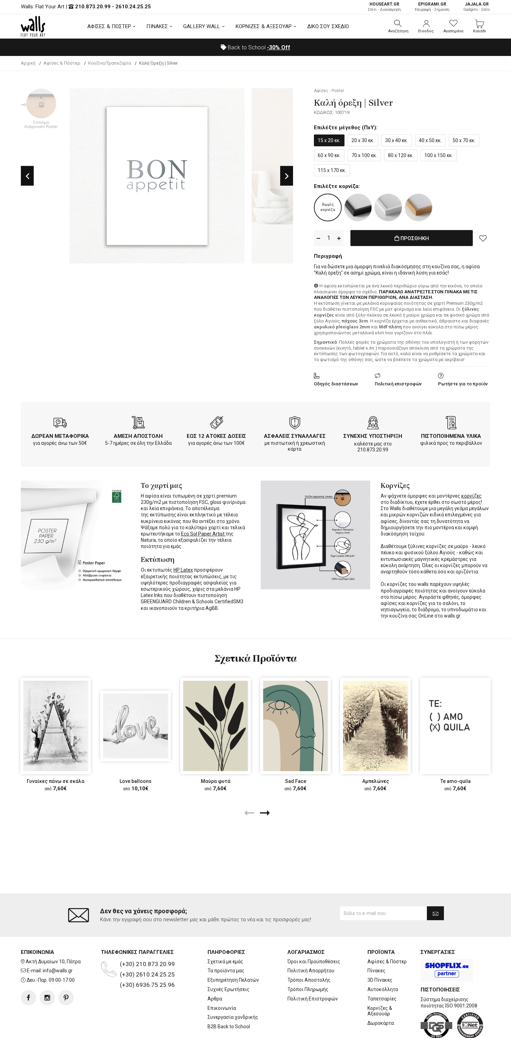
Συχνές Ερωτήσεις (229, 989)
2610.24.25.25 (133, 6)
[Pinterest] (66, 997)
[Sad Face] (295, 726)
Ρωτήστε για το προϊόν (463, 383)
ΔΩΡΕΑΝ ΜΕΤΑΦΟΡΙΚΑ (60, 436)
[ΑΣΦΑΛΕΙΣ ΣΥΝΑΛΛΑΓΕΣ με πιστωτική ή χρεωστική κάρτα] (294, 424)
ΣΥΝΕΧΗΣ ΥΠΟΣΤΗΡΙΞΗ (372, 436)
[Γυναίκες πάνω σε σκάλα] (55, 726)
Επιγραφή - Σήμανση (432, 7)
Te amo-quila (455, 781)
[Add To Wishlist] (483, 238)
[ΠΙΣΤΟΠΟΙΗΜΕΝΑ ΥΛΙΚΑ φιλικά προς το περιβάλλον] (451, 424)
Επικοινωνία (222, 1008)
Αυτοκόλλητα (382, 989)
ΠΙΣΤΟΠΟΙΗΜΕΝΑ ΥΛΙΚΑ (451, 436)
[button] (398, 26)
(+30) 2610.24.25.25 (147, 974)
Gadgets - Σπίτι (476, 7)
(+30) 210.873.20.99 (147, 964)
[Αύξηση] (338, 238)
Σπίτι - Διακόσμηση (384, 7)
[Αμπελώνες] (375, 726)
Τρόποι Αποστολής (309, 980)
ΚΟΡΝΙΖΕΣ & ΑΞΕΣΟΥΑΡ (264, 26)
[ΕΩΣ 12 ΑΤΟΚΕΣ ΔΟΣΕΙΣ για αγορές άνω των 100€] (216, 424)
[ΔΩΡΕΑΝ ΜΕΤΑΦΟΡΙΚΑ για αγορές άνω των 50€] (60, 424)
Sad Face (295, 781)
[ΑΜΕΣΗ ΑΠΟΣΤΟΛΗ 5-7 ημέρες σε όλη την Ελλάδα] (138, 424)
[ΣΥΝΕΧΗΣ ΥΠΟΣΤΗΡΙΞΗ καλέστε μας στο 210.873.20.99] (373, 424)
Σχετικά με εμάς (225, 961)
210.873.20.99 (93, 6)
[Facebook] (28, 997)
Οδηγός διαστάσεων (336, 383)
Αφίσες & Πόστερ (387, 961)
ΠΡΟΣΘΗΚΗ (414, 238)
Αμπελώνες (375, 781)
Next (286, 176)
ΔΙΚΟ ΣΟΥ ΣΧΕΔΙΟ (328, 26)
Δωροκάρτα (380, 1023)
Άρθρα (215, 999)
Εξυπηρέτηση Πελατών (233, 980)
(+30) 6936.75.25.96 (147, 984)
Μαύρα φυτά (215, 781)
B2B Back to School (229, 1026)
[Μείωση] (318, 238)
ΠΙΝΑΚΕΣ (157, 26)
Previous (27, 176)
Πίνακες (376, 970)
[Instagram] (47, 997)
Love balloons (136, 781)
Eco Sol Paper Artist (203, 534)
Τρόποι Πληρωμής (307, 989)
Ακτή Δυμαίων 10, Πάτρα (53, 961)
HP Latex (183, 570)
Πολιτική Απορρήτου (310, 970)
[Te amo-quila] (455, 726)
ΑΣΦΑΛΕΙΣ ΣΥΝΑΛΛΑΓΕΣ (295, 436)
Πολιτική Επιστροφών (312, 999)
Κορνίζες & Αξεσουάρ (379, 1011)
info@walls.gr (58, 970)
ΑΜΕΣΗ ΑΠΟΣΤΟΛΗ (138, 436)
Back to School (258, 47)
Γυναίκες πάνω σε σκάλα (55, 781)
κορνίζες (471, 496)
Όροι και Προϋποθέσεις (313, 961)
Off (278, 47)
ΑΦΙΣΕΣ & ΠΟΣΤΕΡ (109, 26)
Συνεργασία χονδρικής (233, 1017)
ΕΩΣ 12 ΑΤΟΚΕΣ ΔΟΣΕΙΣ (216, 436)
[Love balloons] (135, 725)
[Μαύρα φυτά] (215, 726)
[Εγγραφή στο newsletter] (435, 913)
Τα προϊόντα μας (226, 970)
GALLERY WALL (201, 26)
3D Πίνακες (379, 980)
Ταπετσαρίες (382, 999)
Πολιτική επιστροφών (398, 383)
